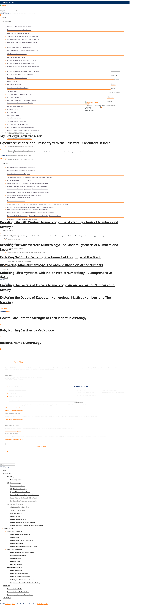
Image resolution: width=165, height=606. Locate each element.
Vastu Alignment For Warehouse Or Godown (20, 127)
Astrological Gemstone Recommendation (20, 159)
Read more (3, 239)
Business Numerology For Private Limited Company (23, 71)
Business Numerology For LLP (18, 519)
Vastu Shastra (12, 393)
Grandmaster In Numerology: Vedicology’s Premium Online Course (27, 189)
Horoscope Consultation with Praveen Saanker (20, 595)
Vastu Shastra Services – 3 (14, 567)
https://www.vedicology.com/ (13, 431)
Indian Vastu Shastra (108, 392)
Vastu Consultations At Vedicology (18, 88)
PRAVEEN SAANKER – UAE (11, 9)
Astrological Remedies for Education (19, 133)
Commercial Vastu (12, 109)
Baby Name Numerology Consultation (19, 30)
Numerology (3, 158)
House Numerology (13, 81)
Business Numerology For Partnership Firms (20, 63)
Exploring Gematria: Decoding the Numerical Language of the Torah (50, 257)
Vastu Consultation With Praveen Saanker (20, 103)
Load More (3, 308)
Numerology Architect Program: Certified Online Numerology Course (28, 192)
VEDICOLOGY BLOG (8, 231)
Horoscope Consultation (109, 390)
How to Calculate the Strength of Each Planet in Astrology (43, 318)
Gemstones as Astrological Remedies (19, 155)
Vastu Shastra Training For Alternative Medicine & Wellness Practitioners (29, 177)
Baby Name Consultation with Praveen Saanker (23, 501)
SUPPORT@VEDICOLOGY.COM (26, 13)
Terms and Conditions (14, 449)
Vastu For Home (12, 91)
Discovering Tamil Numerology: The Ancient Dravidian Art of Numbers (51, 265)
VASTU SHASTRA (115, 71)
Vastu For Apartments (14, 97)
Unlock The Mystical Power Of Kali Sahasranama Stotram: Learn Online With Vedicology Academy (37, 204)
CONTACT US (6, 269)
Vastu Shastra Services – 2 (14, 549)
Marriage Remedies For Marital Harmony (20, 151)
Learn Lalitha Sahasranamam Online (18, 197)
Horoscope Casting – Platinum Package (113, 97)
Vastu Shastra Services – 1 (14, 531)
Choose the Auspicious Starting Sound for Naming (24, 495)
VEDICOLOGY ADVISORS (10, 6)
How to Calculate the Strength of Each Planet (23, 498)
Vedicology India (10, 604)
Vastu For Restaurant (14, 118)
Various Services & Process (17, 486)
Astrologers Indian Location (86, 392)
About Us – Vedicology (14, 453)
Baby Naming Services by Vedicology (27, 330)
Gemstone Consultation (15, 396)
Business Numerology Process (16, 57)
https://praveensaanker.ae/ (12, 407)
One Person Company (16, 513)
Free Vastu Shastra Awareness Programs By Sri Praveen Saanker (27, 186)
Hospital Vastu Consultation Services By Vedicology (23, 131)
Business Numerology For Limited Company (22, 522)
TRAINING (6, 163)
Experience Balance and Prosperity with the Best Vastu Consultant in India (55, 143)
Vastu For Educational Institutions (17, 124)
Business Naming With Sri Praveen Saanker (20, 75)
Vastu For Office (12, 112)
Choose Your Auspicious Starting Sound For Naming (23, 39)
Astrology (80, 395)
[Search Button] (16, 10)
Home (2, 132)
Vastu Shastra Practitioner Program (18, 174)
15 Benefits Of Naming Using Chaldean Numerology (23, 36)
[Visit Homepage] (60, 6)
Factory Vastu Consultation (15, 106)
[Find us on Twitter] (0, 15)
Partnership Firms (15, 516)
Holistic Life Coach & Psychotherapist (19, 261)
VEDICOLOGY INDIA (9, 3)
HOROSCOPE (114, 75)
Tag (5, 132)
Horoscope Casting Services (16, 386)
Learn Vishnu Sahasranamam (16, 201)
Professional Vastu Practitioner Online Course (21, 167)
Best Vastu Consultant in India (14, 132)
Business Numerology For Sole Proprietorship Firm (22, 60)
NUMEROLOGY (7, 21)
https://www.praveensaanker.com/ (14, 410)
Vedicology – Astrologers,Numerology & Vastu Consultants (26, 252)
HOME (5, 17)
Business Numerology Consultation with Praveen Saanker (26, 525)
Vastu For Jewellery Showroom (16, 121)
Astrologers (81, 390)
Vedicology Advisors (14, 239)
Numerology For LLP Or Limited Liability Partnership (23, 66)
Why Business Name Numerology (17, 54)
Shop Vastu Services (13, 115)
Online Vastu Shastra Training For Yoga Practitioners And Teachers (27, 183)
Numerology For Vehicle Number (17, 78)
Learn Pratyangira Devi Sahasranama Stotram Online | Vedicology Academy (30, 207)
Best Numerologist (91, 395)
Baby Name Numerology (14, 483)
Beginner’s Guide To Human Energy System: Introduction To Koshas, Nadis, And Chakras (34, 216)
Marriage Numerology (14, 84)
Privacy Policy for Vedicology (15, 451)
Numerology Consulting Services (17, 390)
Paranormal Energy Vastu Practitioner (19, 180)
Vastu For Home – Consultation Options (19, 94)
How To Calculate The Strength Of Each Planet (22, 42)
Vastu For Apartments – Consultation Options (21, 100)
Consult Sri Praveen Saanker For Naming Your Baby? (23, 51)
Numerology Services (16, 480)
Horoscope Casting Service (115, 84)
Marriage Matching (14, 399)
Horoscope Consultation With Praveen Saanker (101, 106)
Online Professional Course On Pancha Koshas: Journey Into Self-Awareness (30, 213)
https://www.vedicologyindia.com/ (14, 419)
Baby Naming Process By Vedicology (18, 33)
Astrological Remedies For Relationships (20, 146)
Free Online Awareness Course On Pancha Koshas (22, 219)
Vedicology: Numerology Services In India (19, 27)
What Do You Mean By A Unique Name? (19, 47)
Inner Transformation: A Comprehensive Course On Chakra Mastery (27, 209)
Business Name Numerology (20, 343)
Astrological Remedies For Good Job (19, 138)
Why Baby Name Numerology (18, 489)
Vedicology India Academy (16, 248)
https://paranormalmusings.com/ (14, 439)
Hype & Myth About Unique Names (20, 492)
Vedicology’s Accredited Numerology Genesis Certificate (24, 195)
